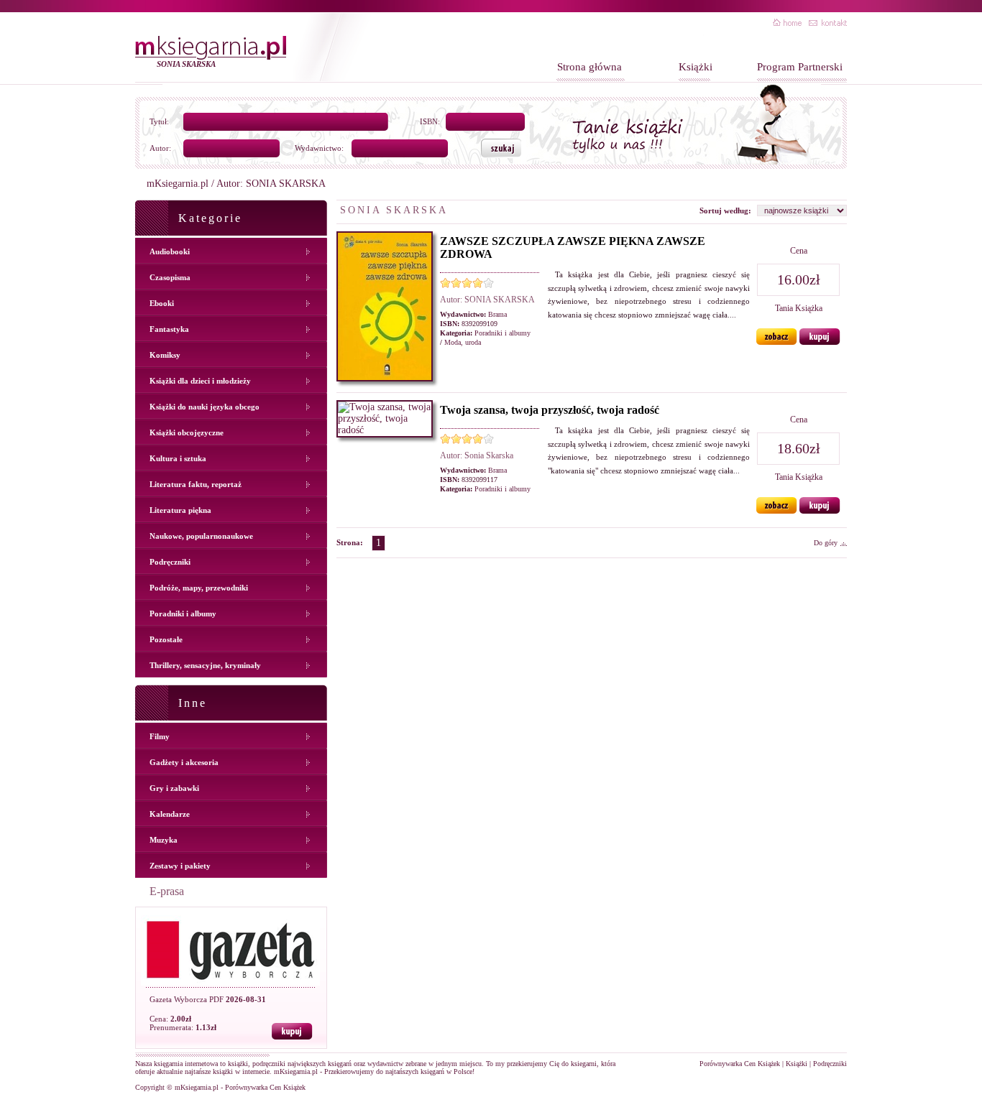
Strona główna (589, 67)
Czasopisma (170, 277)
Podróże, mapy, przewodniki (199, 587)
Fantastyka (169, 329)
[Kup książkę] (819, 341)
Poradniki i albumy (183, 613)
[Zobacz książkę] (776, 341)
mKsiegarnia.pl (177, 183)
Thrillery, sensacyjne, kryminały (205, 665)
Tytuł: (159, 121)
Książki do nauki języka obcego (205, 406)
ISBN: (430, 121)
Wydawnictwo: (319, 148)
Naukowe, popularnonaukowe (201, 536)
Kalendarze (170, 814)
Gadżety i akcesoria (184, 762)
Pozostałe (166, 639)
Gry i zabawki (174, 788)
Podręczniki (170, 561)
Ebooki (162, 303)
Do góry (826, 543)
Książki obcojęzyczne (187, 432)
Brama (497, 314)
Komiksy (165, 355)
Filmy (160, 736)
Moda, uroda (462, 342)
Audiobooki (170, 251)
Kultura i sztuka (178, 458)
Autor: (160, 148)
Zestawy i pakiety (180, 865)
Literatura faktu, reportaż (196, 484)
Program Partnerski (800, 67)
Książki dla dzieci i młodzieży (200, 380)
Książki (695, 67)
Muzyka (164, 839)
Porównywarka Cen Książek (739, 1064)
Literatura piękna (180, 510)
